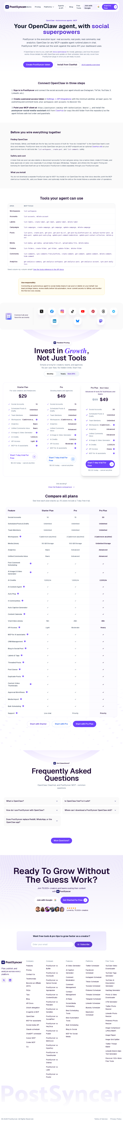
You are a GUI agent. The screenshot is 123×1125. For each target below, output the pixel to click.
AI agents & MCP (32, 1012)
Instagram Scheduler (94, 977)
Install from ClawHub (67, 64)
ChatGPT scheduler (33, 1034)
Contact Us (30, 974)
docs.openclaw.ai (59, 52)
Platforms (48, 7)
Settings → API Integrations (59, 99)
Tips (28, 995)
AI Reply (69, 999)
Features (27, 7)
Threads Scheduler (93, 995)
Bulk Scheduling (72, 1025)
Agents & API (61, 7)
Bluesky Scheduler (93, 1008)
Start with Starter (38, 724)
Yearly (68, 374)
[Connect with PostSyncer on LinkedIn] (10, 980)
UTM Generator (111, 1002)
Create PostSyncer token (38, 64)
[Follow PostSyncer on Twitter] (3, 980)
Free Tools (78, 7)
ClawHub (59, 110)
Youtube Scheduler (93, 986)
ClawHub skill (97, 146)
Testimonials (31, 979)
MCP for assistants (33, 1021)
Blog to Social (71, 1029)
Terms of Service (101, 1119)
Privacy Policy (116, 1119)
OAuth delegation (33, 1008)
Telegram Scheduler (93, 999)
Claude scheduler (33, 1029)
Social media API (32, 1025)
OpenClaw (30, 1016)
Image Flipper (111, 1035)
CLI (27, 1047)
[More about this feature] (20, 536)
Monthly (50, 374)
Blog (71, 7)
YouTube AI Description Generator (110, 983)
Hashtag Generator (113, 990)
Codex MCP (30, 1042)
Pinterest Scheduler (93, 990)
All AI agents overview (91, 65)
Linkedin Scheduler (93, 1003)
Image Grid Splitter (113, 1039)
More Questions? (61, 840)
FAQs (28, 990)
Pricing (38, 7)
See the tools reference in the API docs (48, 269)
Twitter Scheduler (92, 966)
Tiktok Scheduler (92, 982)
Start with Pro (61, 724)
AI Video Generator (73, 966)
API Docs (29, 1003)
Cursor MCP (31, 1038)
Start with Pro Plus (84, 724)
